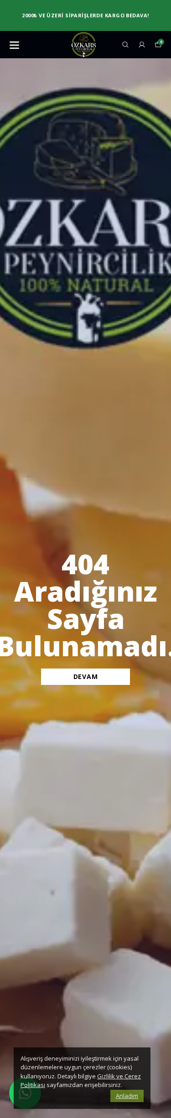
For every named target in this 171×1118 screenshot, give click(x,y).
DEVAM (85, 676)
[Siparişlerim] (141, 44)
